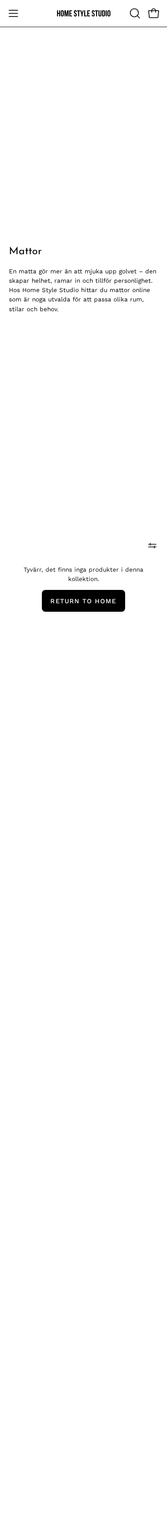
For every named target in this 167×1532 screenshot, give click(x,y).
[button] (134, 13)
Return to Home (83, 601)
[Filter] (152, 545)
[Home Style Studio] (83, 13)
